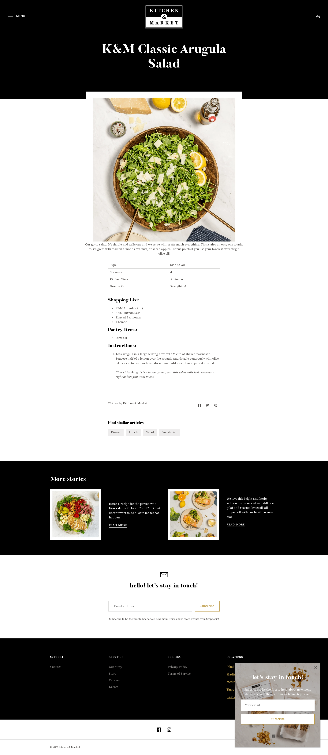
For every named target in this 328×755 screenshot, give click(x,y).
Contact (55, 667)
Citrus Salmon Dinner (248, 491)
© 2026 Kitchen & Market (65, 747)
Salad (150, 432)
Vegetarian (169, 432)
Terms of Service (179, 674)
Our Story (115, 667)
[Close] (315, 667)
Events (113, 687)
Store (112, 674)
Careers (114, 680)
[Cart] (318, 17)
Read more (118, 525)
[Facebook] (273, 736)
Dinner (116, 432)
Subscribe (278, 719)
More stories (68, 479)
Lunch (133, 432)
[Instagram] (282, 736)
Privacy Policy (177, 667)
